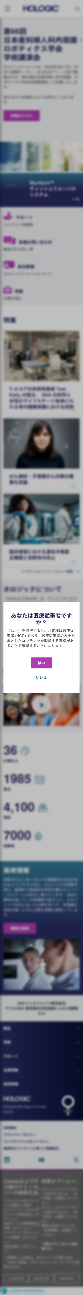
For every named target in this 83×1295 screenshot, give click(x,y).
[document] (41, 647)
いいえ (41, 677)
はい (41, 663)
